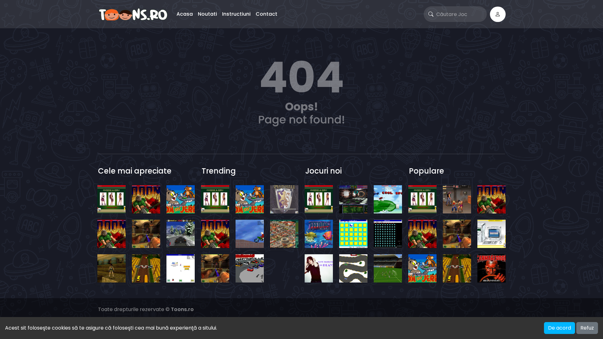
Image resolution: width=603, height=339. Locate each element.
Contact (266, 14)
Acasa (185, 14)
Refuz (587, 327)
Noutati (207, 14)
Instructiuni (236, 14)
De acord (559, 327)
